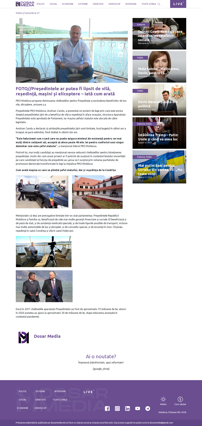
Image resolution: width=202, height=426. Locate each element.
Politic (41, 4)
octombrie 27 (32, 13)
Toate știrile (148, 4)
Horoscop (114, 4)
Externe (83, 4)
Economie (67, 4)
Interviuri (130, 4)
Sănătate (98, 4)
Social (53, 4)
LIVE (178, 4)
